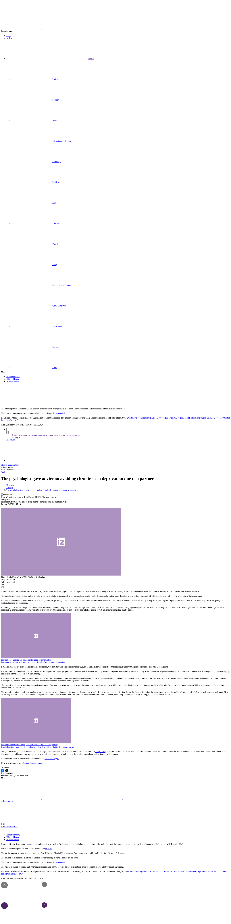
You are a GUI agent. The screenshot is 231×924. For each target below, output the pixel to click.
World (55, 244)
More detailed (59, 413)
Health (55, 120)
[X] (6, 770)
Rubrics (91, 58)
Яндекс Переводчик (32, 763)
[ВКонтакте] (2, 770)
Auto (54, 203)
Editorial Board (12, 379)
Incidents (56, 182)
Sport (54, 367)
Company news (59, 306)
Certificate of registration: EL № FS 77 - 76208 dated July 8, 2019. (156, 871)
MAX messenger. (52, 758)
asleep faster (100, 751)
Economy (56, 161)
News (8, 35)
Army (54, 264)
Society (55, 100)
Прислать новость (9, 826)
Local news (57, 326)
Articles (9, 38)
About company (13, 376)
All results (10, 440)
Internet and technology (62, 141)
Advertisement (12, 381)
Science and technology (62, 285)
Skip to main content (9, 465)
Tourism (55, 223)
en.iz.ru (48, 849)
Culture (55, 347)
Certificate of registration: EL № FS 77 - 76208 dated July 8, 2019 (156, 418)
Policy (55, 79)
